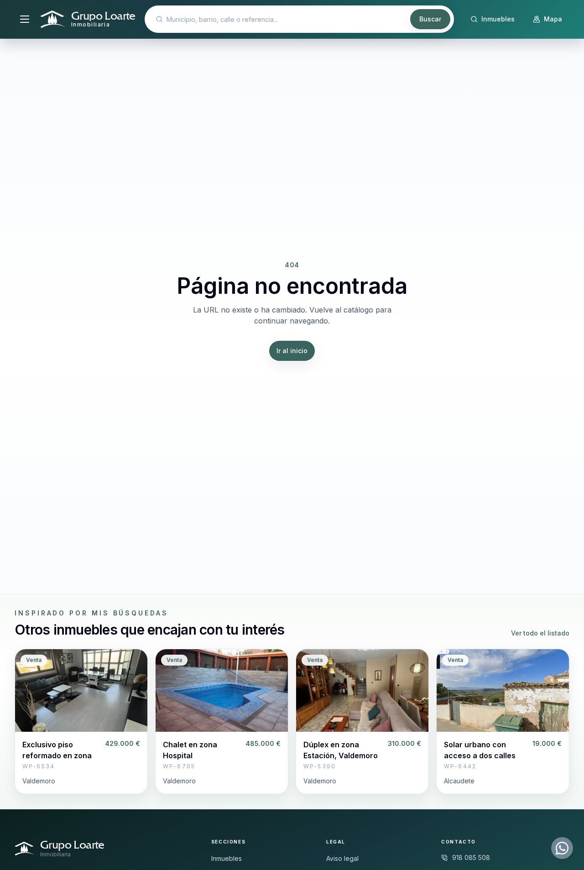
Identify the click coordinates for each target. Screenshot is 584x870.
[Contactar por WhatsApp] (562, 848)
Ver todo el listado (540, 633)
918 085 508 (471, 857)
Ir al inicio (292, 350)
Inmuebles (226, 858)
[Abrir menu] (25, 19)
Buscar (430, 19)
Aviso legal (342, 858)
